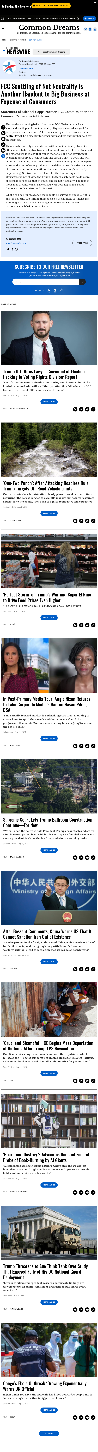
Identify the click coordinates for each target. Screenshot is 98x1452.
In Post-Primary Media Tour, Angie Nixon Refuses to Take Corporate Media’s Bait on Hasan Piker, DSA (46, 704)
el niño (13, 624)
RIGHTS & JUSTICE (57, 19)
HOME (3, 40)
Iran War (13, 968)
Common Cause (35, 40)
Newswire (13, 40)
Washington (31, 206)
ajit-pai (23, 40)
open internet (40, 146)
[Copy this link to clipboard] (3, 144)
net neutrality (43, 128)
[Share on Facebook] (3, 127)
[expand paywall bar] (95, 2)
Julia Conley (8, 732)
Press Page (82, 243)
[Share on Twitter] (3, 133)
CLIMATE (29, 19)
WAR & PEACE (70, 19)
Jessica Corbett (9, 507)
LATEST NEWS (12, 19)
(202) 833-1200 (15, 239)
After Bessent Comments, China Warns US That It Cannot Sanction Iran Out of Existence (47, 934)
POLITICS (45, 19)
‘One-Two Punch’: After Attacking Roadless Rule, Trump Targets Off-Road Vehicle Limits (46, 485)
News (5, 409)
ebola (12, 1417)
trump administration (19, 409)
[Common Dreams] (2, 18)
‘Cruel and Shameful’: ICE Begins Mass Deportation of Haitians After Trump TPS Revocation (48, 1045)
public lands (15, 520)
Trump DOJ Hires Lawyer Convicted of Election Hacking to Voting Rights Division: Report (44, 374)
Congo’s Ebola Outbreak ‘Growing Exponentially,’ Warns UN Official (46, 1386)
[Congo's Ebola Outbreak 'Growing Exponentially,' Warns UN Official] (49, 1349)
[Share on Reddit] (87, 409)
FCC (57, 124)
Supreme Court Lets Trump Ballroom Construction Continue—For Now (47, 822)
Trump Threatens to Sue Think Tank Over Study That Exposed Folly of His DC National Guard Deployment (45, 1271)
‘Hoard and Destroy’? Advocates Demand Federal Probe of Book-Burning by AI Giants (46, 1157)
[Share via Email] (3, 139)
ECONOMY (37, 19)
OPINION (21, 19)
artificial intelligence (19, 1192)
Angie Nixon (15, 745)
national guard (16, 1309)
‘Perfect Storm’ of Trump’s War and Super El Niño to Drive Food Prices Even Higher (47, 597)
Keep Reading (49, 402)
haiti (12, 1080)
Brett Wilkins (8, 395)
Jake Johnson (8, 1179)
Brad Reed (7, 611)
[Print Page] (3, 150)
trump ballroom (17, 857)
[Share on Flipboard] (81, 409)
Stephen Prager (9, 955)
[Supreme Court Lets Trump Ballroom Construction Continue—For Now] (49, 786)
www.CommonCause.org (17, 243)
